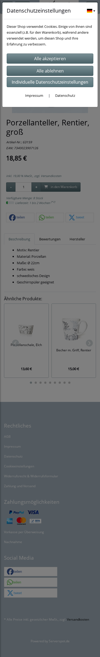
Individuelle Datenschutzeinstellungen (50, 82)
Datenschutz (65, 95)
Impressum (34, 95)
